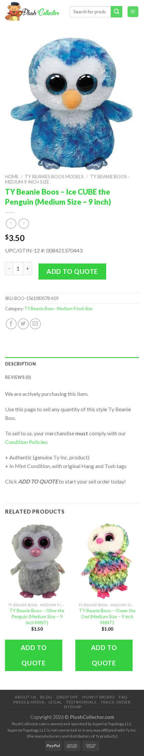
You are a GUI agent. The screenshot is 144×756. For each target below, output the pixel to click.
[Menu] (133, 11)
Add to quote (72, 271)
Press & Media (28, 702)
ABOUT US (25, 696)
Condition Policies (26, 442)
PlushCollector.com (92, 717)
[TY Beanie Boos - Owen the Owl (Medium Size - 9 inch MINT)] (107, 561)
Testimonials (81, 702)
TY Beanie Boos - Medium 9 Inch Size (58, 308)
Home (11, 176)
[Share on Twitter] (23, 323)
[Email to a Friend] (35, 323)
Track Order (115, 702)
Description (20, 363)
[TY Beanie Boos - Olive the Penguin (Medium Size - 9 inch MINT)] (37, 561)
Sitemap (73, 706)
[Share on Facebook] (11, 323)
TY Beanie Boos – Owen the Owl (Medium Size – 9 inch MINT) (107, 616)
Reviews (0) (18, 377)
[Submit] (116, 11)
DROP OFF (67, 696)
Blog (46, 696)
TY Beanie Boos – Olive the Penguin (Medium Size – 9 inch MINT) (36, 616)
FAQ (123, 696)
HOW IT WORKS (98, 696)
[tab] (72, 363)
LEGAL (55, 702)
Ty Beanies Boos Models (54, 176)
